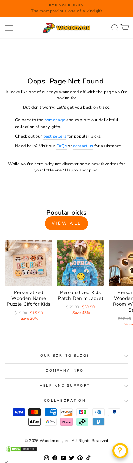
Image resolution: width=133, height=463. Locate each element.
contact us (83, 146)
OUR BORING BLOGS (64, 355)
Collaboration (65, 400)
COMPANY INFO (65, 371)
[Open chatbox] (120, 450)
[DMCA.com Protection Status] (66, 449)
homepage (55, 120)
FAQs (61, 146)
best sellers (54, 136)
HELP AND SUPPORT (65, 385)
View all (66, 223)
